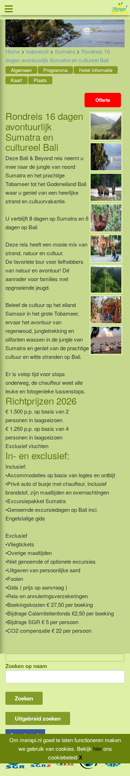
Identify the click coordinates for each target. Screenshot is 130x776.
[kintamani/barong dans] (106, 248)
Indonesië (37, 51)
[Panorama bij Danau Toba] (106, 125)
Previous (10, 24)
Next (119, 24)
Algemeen (21, 70)
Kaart (16, 80)
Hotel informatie (95, 70)
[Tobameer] (106, 156)
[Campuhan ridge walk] (106, 278)
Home (12, 51)
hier (97, 748)
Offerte (102, 99)
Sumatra (65, 51)
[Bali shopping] (106, 309)
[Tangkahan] (106, 186)
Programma (55, 70)
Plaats (40, 80)
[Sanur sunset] (106, 339)
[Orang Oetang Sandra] (106, 217)
